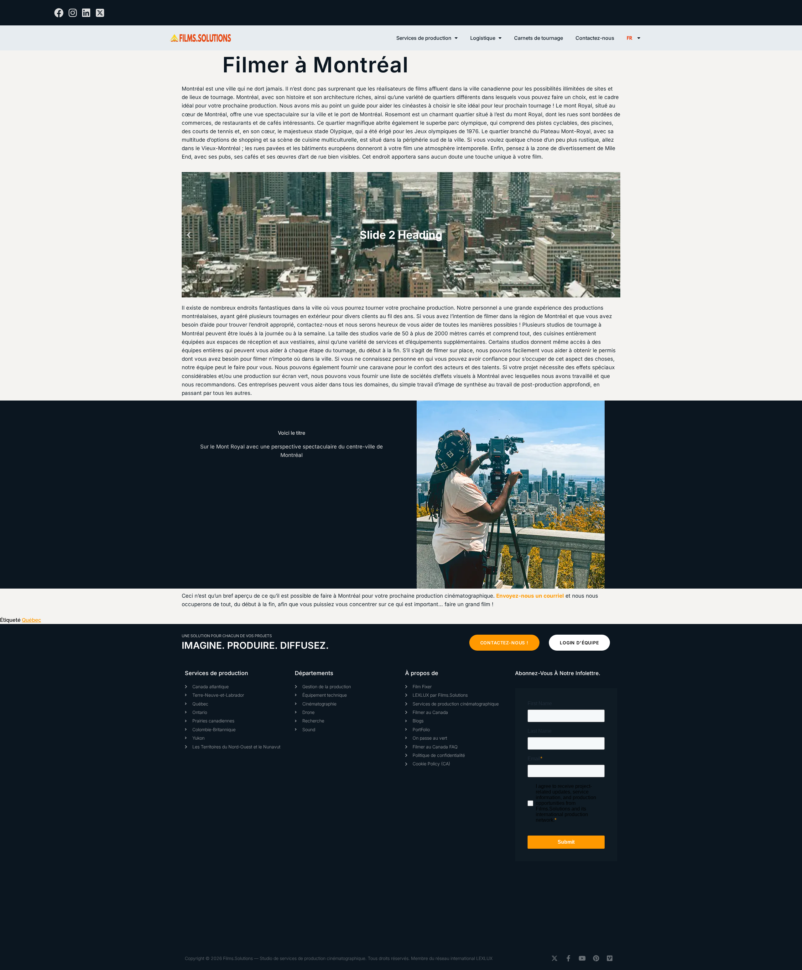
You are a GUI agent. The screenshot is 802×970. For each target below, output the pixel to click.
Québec (31, 620)
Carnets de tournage (538, 38)
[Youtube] (582, 958)
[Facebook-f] (568, 958)
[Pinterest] (596, 958)
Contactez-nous (594, 38)
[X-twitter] (554, 958)
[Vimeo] (610, 958)
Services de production (423, 38)
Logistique (482, 38)
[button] (189, 235)
